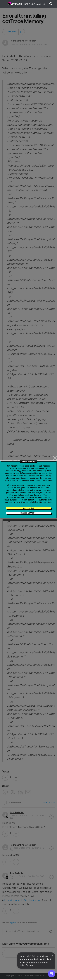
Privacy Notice (16, 495)
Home (15, 3)
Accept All (28, 508)
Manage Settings (28, 513)
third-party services (36, 497)
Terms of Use (40, 495)
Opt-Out (47, 502)
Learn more (47, 480)
